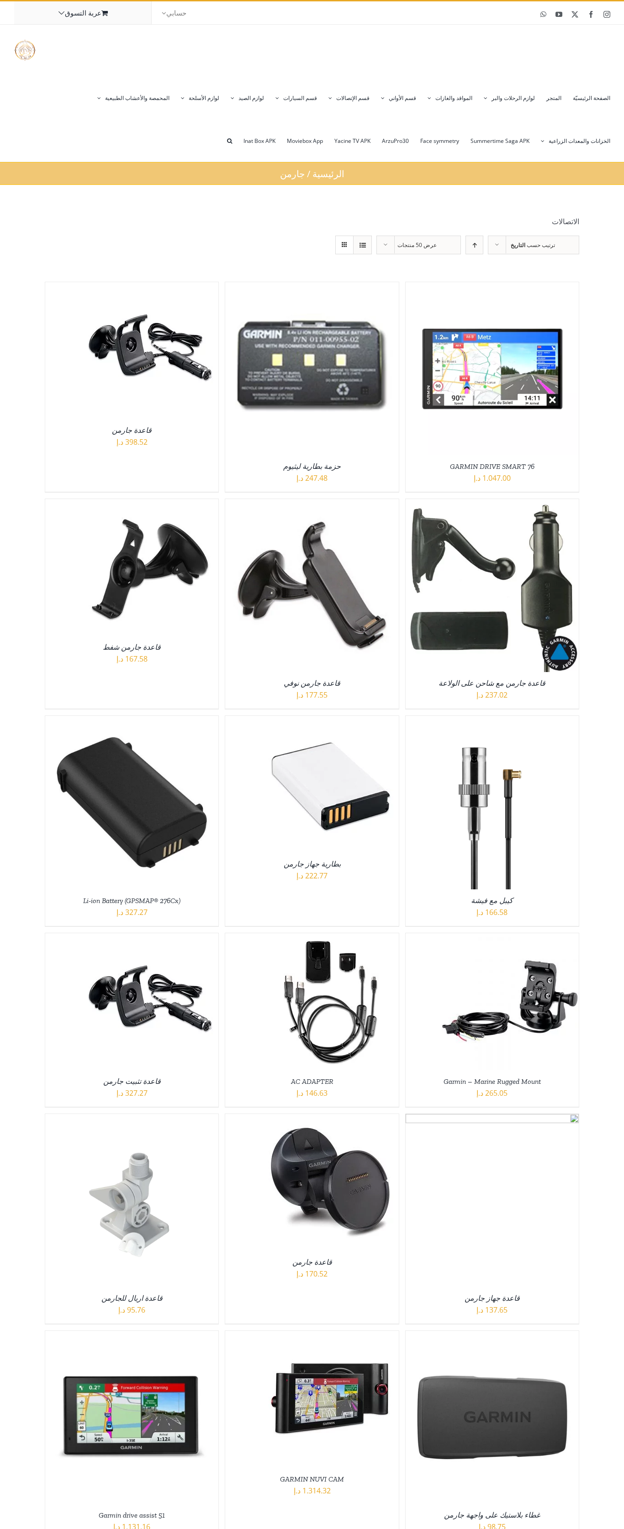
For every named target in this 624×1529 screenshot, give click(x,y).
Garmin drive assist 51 (132, 1515)
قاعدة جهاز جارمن (492, 1298)
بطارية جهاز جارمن (312, 864)
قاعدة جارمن (132, 430)
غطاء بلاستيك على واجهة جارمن (492, 1515)
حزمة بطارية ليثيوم (312, 466)
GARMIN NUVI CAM (312, 1479)
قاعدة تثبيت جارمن (132, 1081)
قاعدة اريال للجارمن (132, 1298)
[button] (229, 140)
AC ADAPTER (312, 1081)
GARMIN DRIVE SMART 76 (492, 466)
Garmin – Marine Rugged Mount (492, 1081)
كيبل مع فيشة (492, 900)
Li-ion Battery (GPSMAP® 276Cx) (131, 900)
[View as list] (362, 245)
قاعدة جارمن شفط (132, 647)
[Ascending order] (474, 245)
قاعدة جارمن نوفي (312, 683)
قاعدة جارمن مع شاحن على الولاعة (492, 683)
